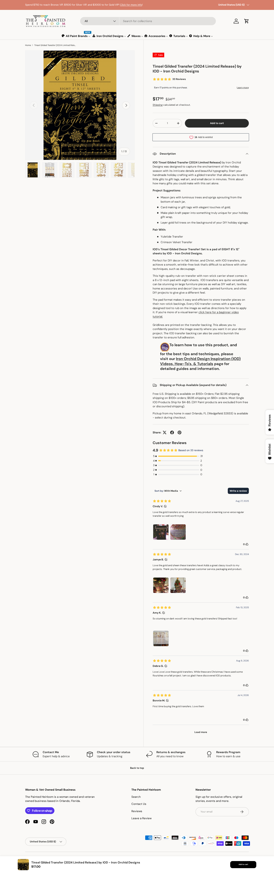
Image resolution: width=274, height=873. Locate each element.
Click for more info (131, 4)
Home (28, 45)
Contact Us (138, 804)
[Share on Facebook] (172, 432)
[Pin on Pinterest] (179, 432)
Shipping (158, 104)
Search (136, 797)
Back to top (137, 768)
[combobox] (148, 21)
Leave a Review (141, 818)
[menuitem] (76, 36)
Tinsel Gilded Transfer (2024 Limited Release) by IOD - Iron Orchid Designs (55, 45)
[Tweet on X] (164, 432)
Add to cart (217, 123)
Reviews (136, 811)
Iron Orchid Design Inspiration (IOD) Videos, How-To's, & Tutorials (200, 361)
